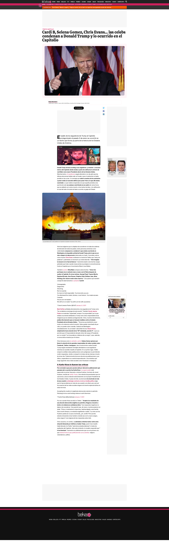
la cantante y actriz (75, 341)
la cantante (75, 281)
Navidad (109, 519)
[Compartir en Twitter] (103, 108)
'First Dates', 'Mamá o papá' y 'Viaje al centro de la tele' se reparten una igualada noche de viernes (77, 7)
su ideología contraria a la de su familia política (80, 381)
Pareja (64, 519)
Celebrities (50, 4)
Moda (51, 519)
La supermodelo (86, 370)
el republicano (71, 174)
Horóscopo (116, 519)
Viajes (104, 519)
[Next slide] (123, 307)
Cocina (74, 519)
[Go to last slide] (110, 307)
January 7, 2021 (79, 397)
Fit (60, 519)
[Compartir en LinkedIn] (103, 114)
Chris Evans (69, 257)
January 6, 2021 (81, 305)
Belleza (55, 519)
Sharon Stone (91, 329)
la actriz (65, 270)
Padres (69, 519)
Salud (84, 519)
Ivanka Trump (73, 374)
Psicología (90, 519)
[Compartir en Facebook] (103, 111)
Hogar (79, 519)
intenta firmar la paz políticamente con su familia (74, 433)
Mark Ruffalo (61, 309)
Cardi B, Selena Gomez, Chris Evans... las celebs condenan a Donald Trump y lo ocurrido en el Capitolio (83, 4)
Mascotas (98, 519)
